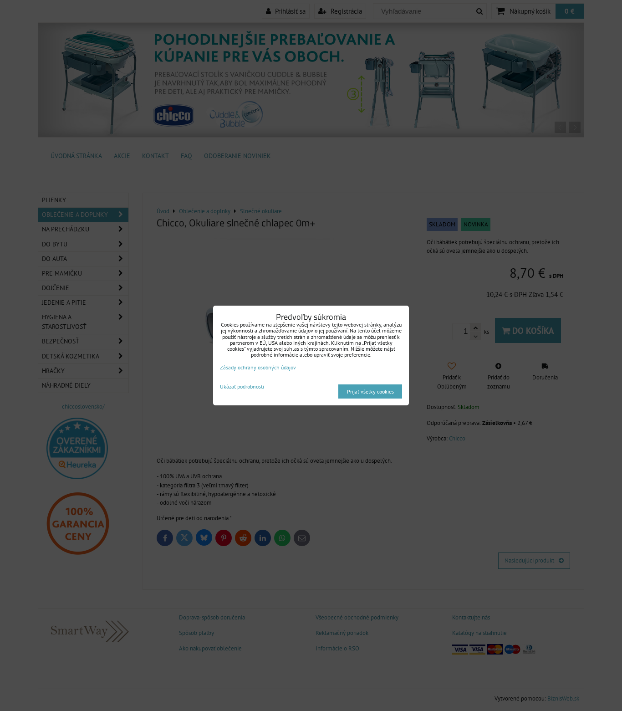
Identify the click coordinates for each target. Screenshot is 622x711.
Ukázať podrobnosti (242, 386)
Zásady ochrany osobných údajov (258, 367)
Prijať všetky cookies (370, 391)
